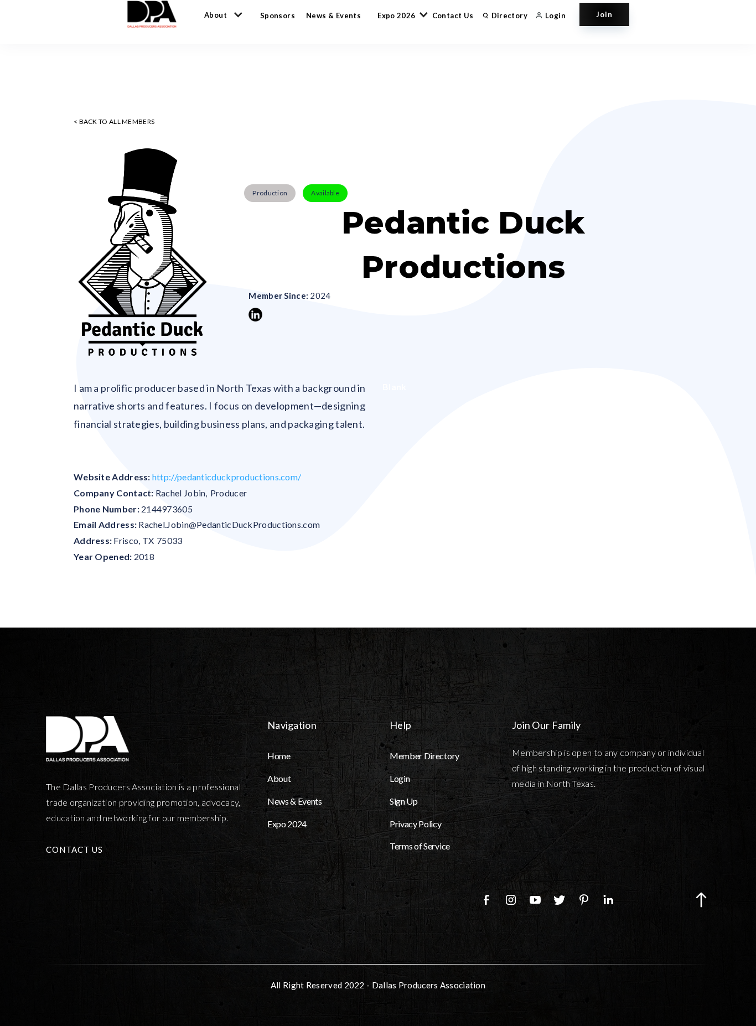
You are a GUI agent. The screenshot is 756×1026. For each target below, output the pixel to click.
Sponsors (277, 15)
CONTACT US (74, 849)
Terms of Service (420, 846)
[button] (221, 14)
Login (400, 778)
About (279, 778)
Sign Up (404, 801)
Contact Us (453, 15)
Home (279, 755)
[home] (157, 14)
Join (604, 14)
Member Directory (424, 755)
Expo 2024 (287, 823)
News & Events (333, 15)
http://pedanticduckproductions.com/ (227, 476)
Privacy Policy (416, 823)
